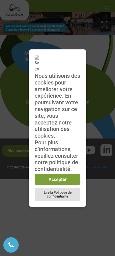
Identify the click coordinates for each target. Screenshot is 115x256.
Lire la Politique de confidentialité (57, 194)
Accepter (58, 179)
